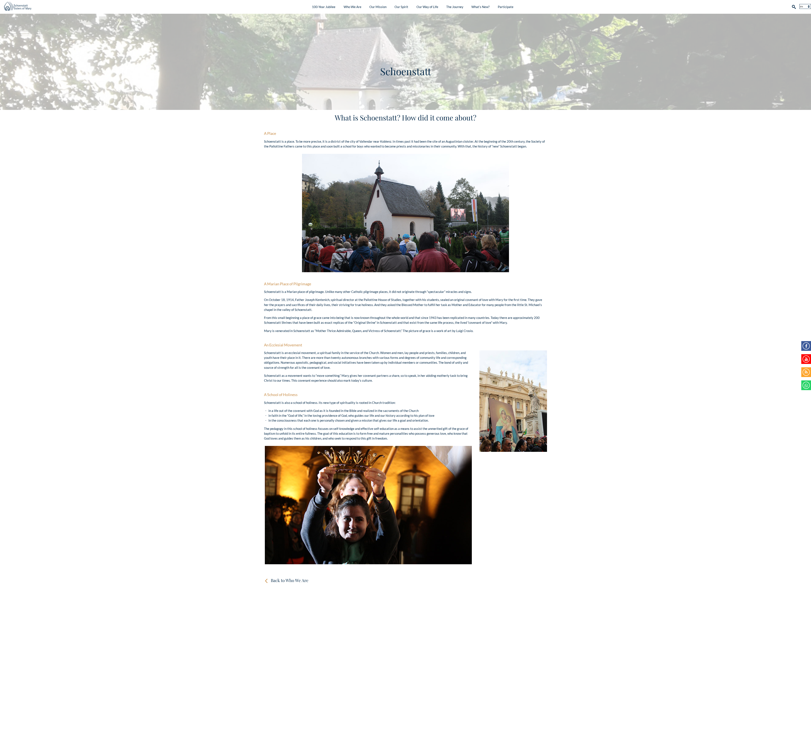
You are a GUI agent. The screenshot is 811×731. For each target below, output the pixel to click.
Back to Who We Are (289, 580)
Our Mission (377, 7)
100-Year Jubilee (323, 7)
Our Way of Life (427, 7)
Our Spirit (401, 7)
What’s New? (480, 7)
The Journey (454, 7)
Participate (505, 7)
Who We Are (352, 7)
